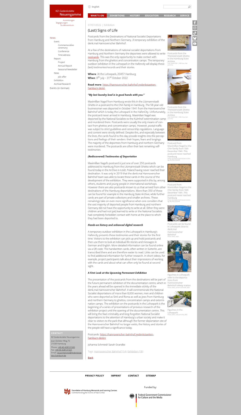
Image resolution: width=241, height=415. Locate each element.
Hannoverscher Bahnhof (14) (110, 351)
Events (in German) (59, 88)
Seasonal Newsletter (67, 69)
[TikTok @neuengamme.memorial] (194, 33)
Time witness (64, 54)
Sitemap (151, 375)
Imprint (116, 375)
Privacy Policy (94, 375)
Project (61, 62)
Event (56, 41)
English (95, 6)
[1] (189, 7)
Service (184, 15)
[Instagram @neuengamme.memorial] (194, 28)
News (53, 37)
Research (170, 15)
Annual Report (65, 65)
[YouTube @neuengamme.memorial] (194, 43)
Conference (63, 51)
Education (152, 15)
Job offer (62, 76)
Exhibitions (117, 15)
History (135, 15)
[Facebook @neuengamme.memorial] (194, 22)
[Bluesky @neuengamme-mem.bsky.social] (194, 38)
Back (90, 357)
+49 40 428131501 (63, 349)
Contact (133, 375)
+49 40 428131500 (66, 347)
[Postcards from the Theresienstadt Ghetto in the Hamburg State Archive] (179, 43)
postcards (93, 57)
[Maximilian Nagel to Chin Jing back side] (179, 173)
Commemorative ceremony (66, 46)
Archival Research (62, 83)
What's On (97, 15)
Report (57, 58)
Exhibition (58, 80)
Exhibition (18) (135, 351)
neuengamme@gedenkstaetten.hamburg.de (66, 354)
